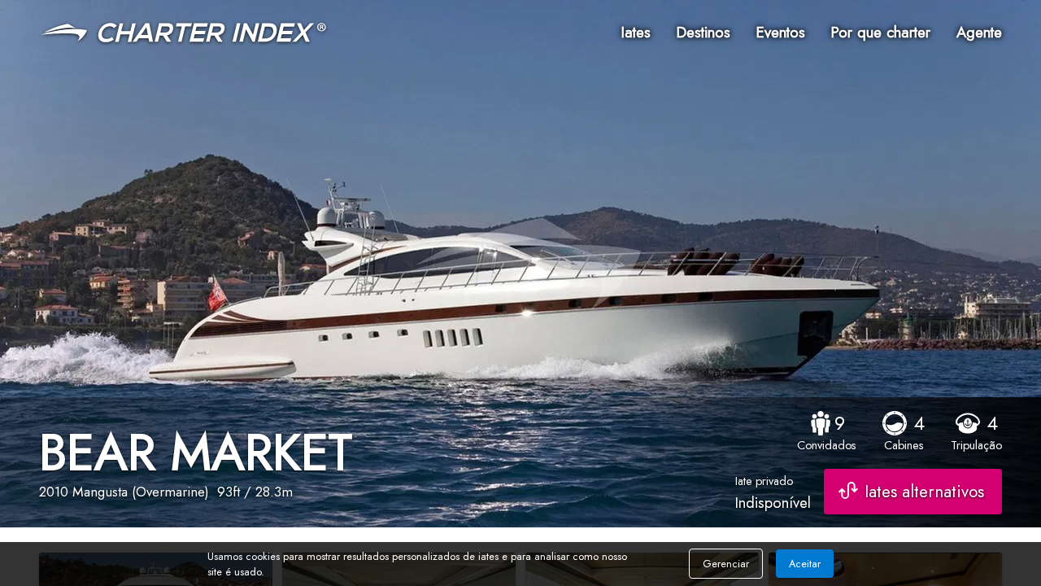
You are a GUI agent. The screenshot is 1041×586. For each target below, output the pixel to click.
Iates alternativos (924, 491)
